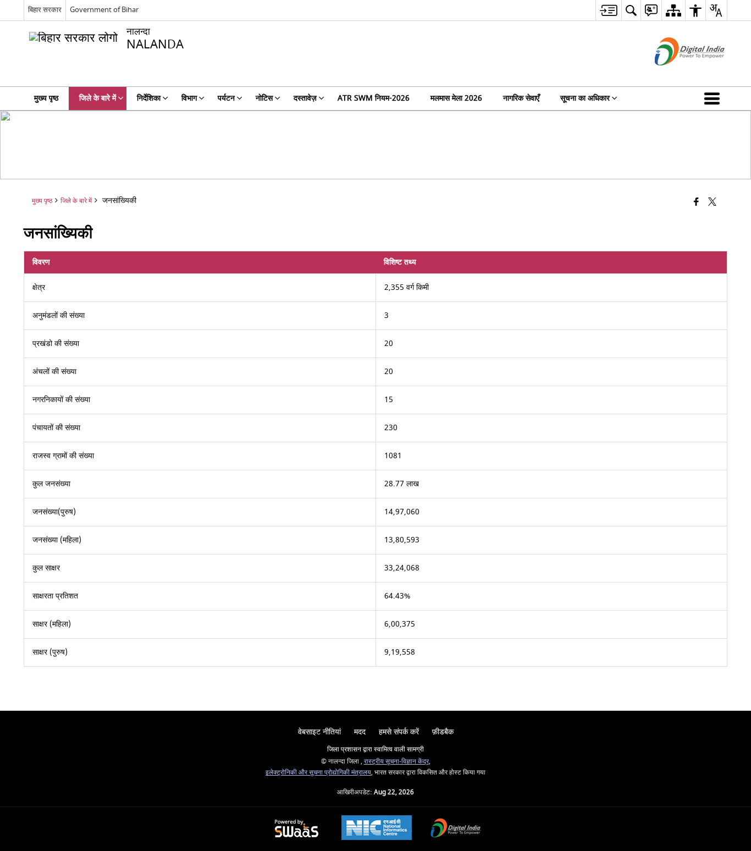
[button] (714, 98)
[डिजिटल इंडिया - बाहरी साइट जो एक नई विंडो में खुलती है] (676, 75)
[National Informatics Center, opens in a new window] (376, 829)
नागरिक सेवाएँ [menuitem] (521, 98)
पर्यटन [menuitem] (226, 98)
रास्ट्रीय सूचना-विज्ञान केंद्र (396, 761)
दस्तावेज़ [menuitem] (305, 98)
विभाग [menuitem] (189, 98)
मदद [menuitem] (360, 732)
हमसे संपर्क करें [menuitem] (399, 732)
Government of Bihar (104, 9)
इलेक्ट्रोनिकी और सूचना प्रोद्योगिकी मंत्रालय (318, 772)
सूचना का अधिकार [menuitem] (585, 98)
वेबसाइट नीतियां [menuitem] (319, 732)
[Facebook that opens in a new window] (696, 202)
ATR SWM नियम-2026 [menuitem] (374, 98)
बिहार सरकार (45, 9)
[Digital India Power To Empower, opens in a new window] (455, 829)
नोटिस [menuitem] (264, 98)
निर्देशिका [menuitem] (149, 98)
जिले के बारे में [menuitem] (97, 98)
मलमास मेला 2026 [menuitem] (456, 98)
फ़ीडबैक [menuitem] (443, 732)
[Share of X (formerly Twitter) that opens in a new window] (712, 202)
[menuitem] (608, 10)
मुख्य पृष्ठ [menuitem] (46, 98)
